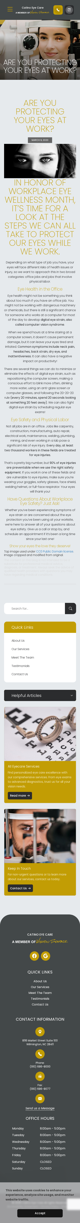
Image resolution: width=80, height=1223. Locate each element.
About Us (18, 640)
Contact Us (20, 674)
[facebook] (34, 956)
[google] (45, 956)
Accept (40, 1213)
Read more (18, 796)
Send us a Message (40, 1108)
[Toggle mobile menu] (10, 9)
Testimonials (21, 666)
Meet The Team (23, 657)
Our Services (20, 649)
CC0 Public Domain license (54, 551)
